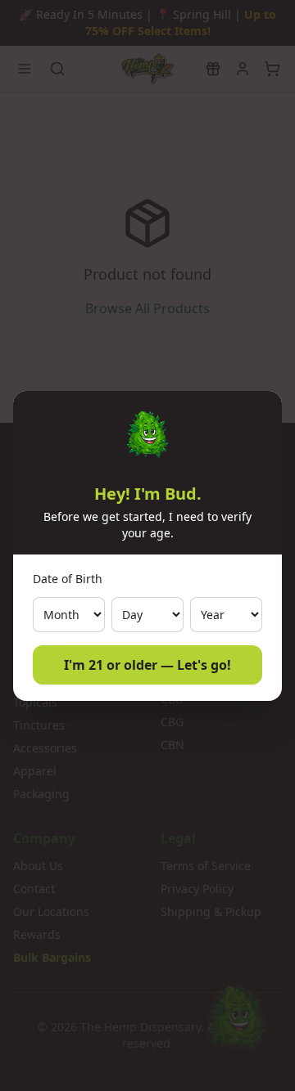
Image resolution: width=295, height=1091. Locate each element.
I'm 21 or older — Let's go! (147, 665)
